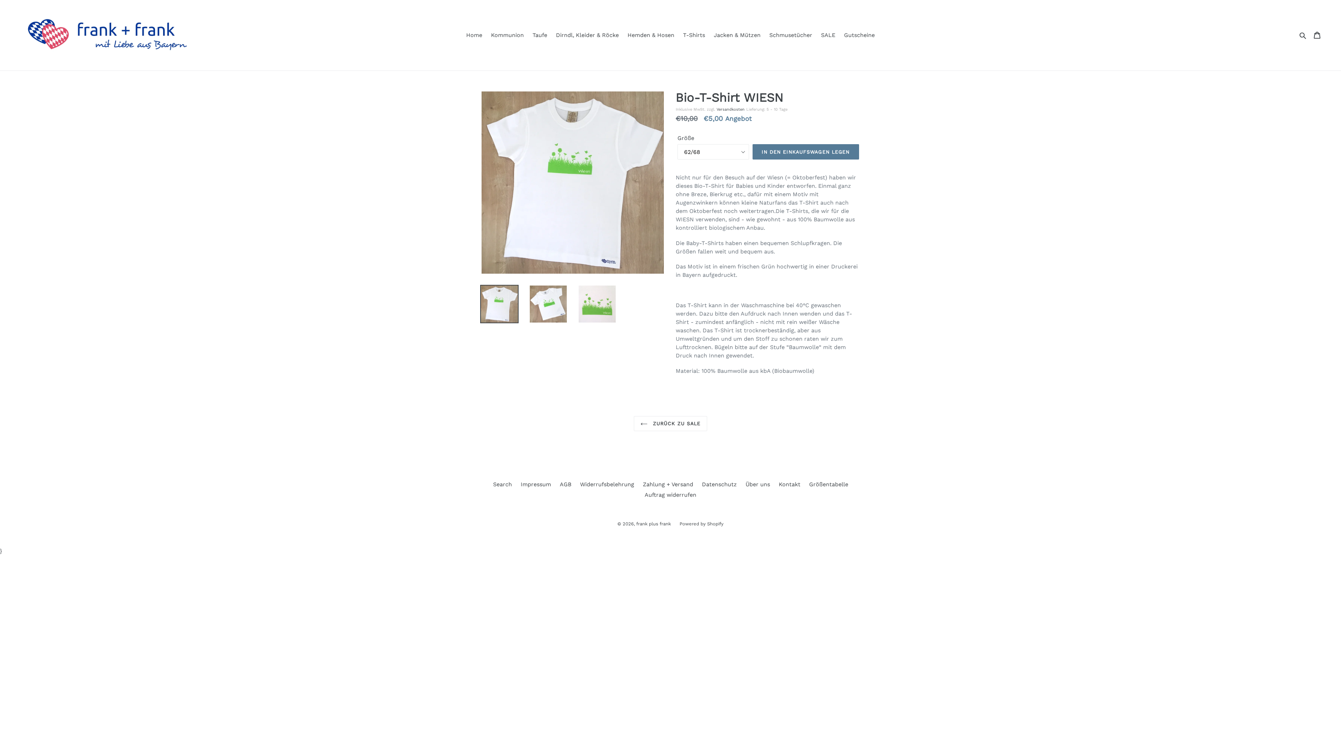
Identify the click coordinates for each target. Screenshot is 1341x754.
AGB (565, 484)
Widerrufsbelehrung (607, 484)
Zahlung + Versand (668, 484)
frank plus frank (653, 523)
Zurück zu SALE (676, 423)
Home (474, 35)
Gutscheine (859, 35)
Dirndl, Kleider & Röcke (587, 35)
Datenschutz (719, 484)
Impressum (536, 484)
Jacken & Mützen (737, 35)
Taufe (540, 35)
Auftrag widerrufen (670, 494)
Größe (685, 138)
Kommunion (507, 35)
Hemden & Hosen (651, 35)
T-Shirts (694, 35)
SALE (828, 35)
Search (502, 484)
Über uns (758, 484)
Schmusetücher (790, 35)
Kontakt (789, 484)
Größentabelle (828, 484)
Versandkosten (731, 109)
